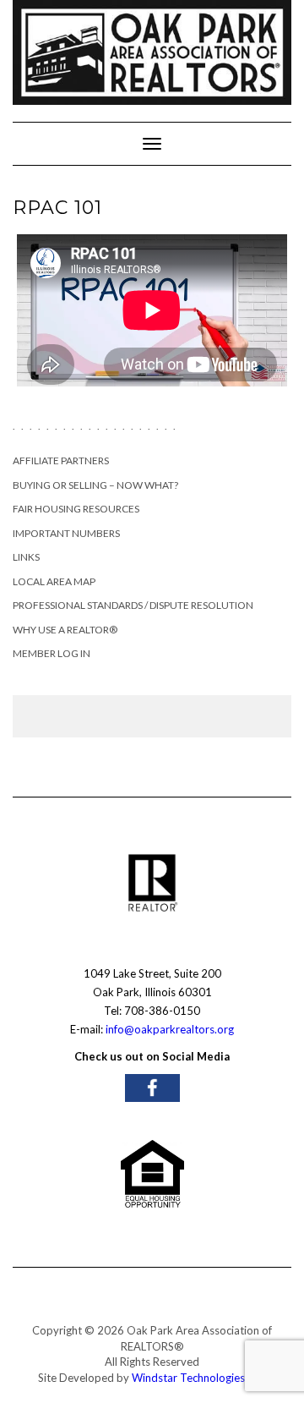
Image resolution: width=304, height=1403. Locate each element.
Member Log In (51, 653)
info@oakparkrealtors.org (170, 1029)
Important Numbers (66, 533)
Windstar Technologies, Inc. (199, 1377)
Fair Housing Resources (76, 508)
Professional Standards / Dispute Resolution (133, 605)
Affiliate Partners (61, 460)
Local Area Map (54, 581)
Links (26, 557)
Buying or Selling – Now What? (95, 485)
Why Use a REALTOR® (65, 629)
